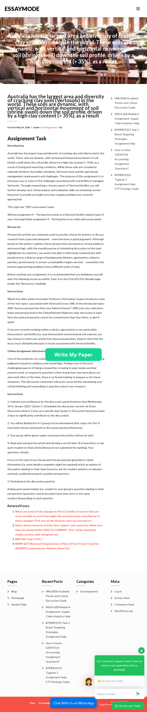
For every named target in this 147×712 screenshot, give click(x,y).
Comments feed (124, 604)
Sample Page (19, 604)
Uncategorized (48, 127)
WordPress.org (124, 611)
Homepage (17, 597)
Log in (118, 591)
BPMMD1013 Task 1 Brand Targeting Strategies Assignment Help (127, 136)
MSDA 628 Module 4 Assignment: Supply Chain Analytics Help (127, 118)
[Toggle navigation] (138, 8)
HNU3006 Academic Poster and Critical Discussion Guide (127, 103)
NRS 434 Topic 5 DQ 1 (28, 539)
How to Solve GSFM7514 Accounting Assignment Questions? (123, 159)
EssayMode (22, 8)
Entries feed (122, 597)
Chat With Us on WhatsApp (73, 703)
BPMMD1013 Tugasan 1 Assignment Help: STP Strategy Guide (127, 181)
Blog (14, 591)
